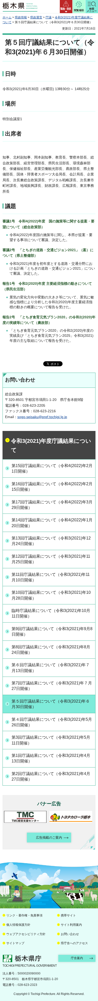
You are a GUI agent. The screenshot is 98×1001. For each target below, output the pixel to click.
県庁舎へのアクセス (74, 943)
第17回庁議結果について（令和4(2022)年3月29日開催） (52, 505)
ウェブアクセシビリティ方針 (25, 934)
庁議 (48, 17)
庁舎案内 (77, 958)
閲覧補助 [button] (79, 10)
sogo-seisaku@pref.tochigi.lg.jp (42, 417)
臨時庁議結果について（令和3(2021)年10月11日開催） (51, 613)
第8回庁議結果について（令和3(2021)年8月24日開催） (51, 650)
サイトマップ (15, 943)
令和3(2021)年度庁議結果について (51, 445)
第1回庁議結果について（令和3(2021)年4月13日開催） (51, 758)
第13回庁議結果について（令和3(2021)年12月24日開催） (51, 541)
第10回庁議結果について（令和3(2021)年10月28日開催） (51, 595)
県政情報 (21, 17)
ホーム (7, 17)
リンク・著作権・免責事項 (24, 915)
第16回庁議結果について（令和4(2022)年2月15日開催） (52, 487)
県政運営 (36, 17)
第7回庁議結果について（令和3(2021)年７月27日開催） (52, 686)
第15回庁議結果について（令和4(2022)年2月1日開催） (52, 468)
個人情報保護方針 (18, 925)
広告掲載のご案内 (49, 837)
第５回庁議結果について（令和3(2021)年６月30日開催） (51, 704)
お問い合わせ (70, 934)
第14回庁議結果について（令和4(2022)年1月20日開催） (52, 523)
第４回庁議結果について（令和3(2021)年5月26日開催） (52, 722)
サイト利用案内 (71, 925)
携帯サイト (68, 915)
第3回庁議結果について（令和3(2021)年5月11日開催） (51, 740)
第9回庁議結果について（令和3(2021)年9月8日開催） (52, 631)
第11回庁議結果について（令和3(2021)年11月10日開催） (51, 577)
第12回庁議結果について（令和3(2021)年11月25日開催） (51, 559)
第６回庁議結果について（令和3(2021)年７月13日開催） (51, 668)
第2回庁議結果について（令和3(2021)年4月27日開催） (51, 776)
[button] (66, 6)
